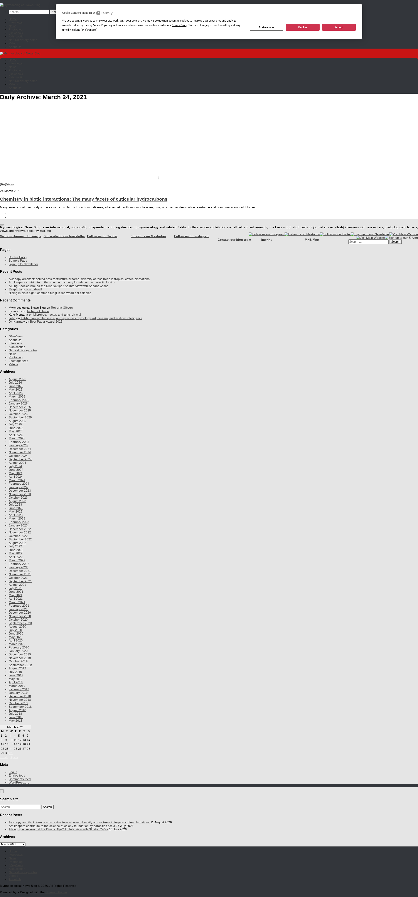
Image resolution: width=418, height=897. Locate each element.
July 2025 (15, 424)
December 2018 (20, 696)
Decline (302, 27)
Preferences (267, 27)
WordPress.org (19, 782)
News (12, 26)
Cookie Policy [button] (179, 25)
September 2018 (20, 706)
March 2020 (17, 644)
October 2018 (18, 703)
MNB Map (312, 239)
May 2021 (15, 595)
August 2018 (17, 710)
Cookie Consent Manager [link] (77, 12)
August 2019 (17, 668)
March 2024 (17, 480)
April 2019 (16, 682)
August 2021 (17, 584)
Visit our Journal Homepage (20, 236)
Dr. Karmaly (17, 321)
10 (11, 740)
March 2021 (17, 602)
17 (11, 744)
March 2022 (17, 560)
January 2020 (18, 651)
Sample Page (18, 260)
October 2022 (18, 536)
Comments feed (20, 779)
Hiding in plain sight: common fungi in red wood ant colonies (50, 292)
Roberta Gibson (62, 307)
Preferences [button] (89, 29)
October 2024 (18, 455)
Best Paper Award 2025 (46, 321)
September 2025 (20, 417)
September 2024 (20, 459)
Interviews (16, 22)
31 (11, 753)
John (12, 318)
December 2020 (20, 612)
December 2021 (20, 570)
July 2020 (15, 630)
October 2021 (18, 577)
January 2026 (18, 403)
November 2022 (20, 532)
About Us (15, 47)
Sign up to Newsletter (23, 264)
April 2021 (16, 598)
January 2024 (18, 487)
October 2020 (18, 619)
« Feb (4, 757)
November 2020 (20, 616)
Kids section (17, 36)
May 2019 (15, 678)
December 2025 (20, 407)
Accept (339, 27)
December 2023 (20, 490)
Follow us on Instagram (191, 236)
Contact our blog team (234, 239)
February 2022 (19, 563)
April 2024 (16, 476)
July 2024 (15, 466)
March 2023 (17, 518)
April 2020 (16, 640)
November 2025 (20, 410)
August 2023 (17, 501)
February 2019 (19, 689)
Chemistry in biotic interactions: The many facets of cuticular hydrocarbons (83, 198)
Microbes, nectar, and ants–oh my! (57, 314)
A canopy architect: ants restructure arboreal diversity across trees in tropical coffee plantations (79, 279)
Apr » (14, 757)
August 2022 (17, 543)
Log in (13, 772)
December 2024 (20, 448)
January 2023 (18, 525)
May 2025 (15, 431)
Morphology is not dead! (25, 289)
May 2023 (15, 511)
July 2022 (15, 546)
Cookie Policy (18, 257)
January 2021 (18, 609)
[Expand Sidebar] (1, 224)
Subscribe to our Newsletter (64, 236)
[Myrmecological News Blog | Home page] (20, 5)
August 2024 (17, 462)
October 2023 (18, 497)
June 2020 (16, 633)
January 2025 (18, 445)
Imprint (266, 239)
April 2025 (16, 435)
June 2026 (16, 386)
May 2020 (15, 637)
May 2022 (15, 553)
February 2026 (19, 400)
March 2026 (17, 396)
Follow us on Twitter (102, 236)
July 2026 (15, 382)
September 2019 (20, 665)
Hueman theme (56, 892)
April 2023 (16, 515)
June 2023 (16, 508)
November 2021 (20, 574)
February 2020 (19, 647)
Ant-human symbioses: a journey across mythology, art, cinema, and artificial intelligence (81, 318)
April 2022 (16, 557)
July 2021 (15, 588)
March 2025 (17, 438)
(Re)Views (16, 33)
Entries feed (17, 775)
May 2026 (15, 389)
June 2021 (16, 591)
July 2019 (15, 672)
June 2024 (16, 469)
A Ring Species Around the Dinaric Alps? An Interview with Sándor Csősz (58, 286)
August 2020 (17, 626)
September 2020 (20, 623)
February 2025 (19, 441)
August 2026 (17, 379)
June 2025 (16, 428)
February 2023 (19, 522)
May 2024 (15, 473)
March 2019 (17, 685)
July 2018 (15, 713)
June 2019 (16, 675)
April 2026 (16, 393)
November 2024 (20, 452)
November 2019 (20, 658)
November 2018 (20, 699)
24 (11, 748)
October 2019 (18, 661)
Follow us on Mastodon (148, 236)
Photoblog (16, 29)
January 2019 (18, 692)
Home (13, 19)
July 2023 (15, 504)
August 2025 (17, 421)
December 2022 (20, 529)
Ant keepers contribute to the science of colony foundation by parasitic (62, 282)
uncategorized (18, 360)
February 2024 (19, 483)
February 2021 (19, 605)
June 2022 (16, 550)
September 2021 (20, 581)
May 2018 (15, 720)
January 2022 (18, 567)
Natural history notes (23, 40)
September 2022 (20, 539)
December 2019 (20, 654)
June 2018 (16, 717)
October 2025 (18, 414)
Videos (13, 43)
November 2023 (20, 494)
